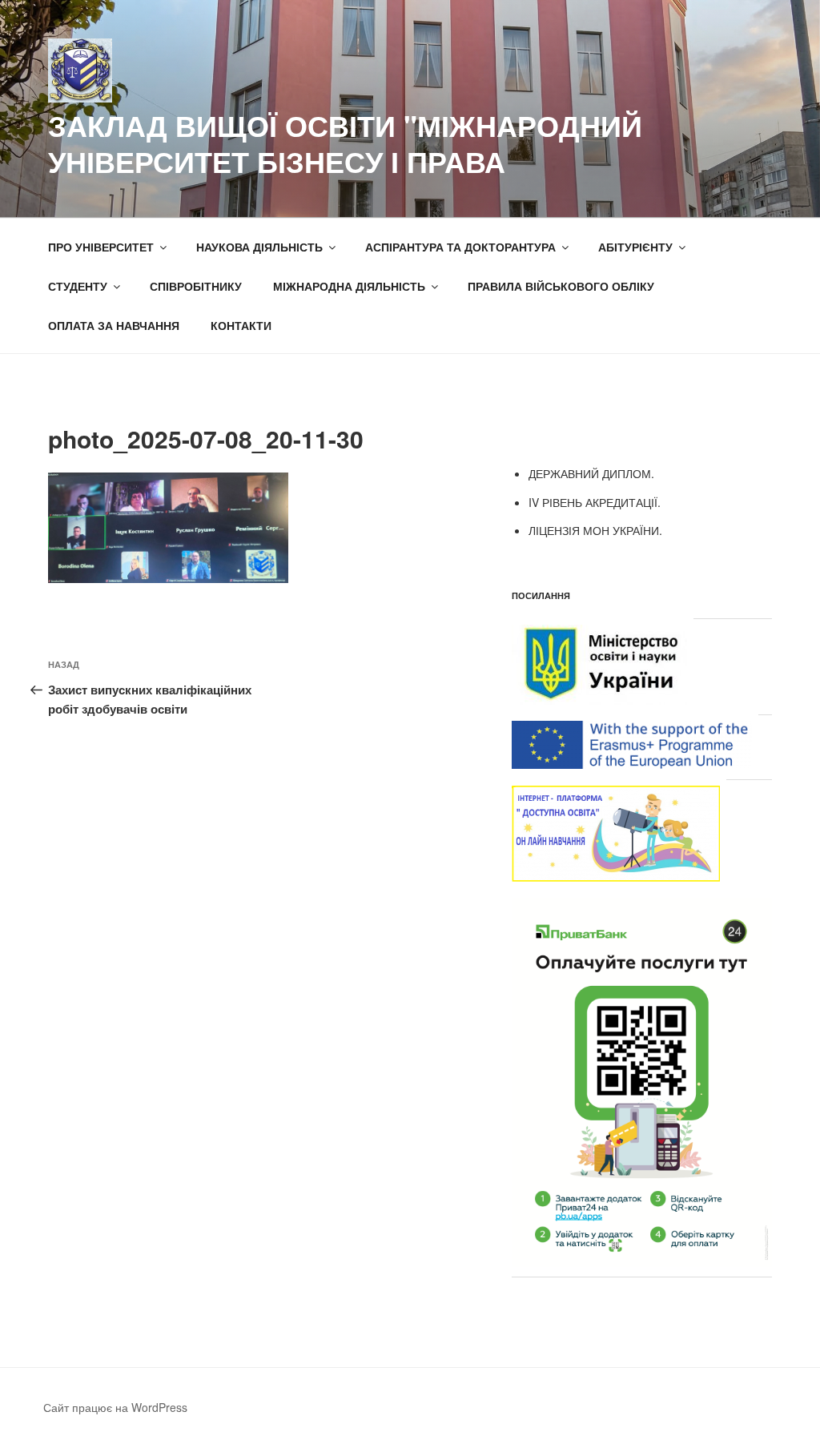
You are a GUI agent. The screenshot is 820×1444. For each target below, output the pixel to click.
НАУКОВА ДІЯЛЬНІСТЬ (259, 247)
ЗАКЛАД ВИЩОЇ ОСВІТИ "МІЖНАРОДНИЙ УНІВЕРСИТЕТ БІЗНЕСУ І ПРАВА (345, 143)
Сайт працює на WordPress (115, 1407)
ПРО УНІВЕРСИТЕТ (101, 247)
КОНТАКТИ (241, 325)
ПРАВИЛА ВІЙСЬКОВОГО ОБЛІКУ (561, 286)
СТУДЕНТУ (77, 286)
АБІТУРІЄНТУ (635, 247)
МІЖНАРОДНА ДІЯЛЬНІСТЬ (349, 286)
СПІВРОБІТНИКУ (196, 286)
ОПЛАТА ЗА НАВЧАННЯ (113, 325)
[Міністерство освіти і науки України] (599, 700)
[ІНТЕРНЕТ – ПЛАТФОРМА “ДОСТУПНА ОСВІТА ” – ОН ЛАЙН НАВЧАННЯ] (616, 877)
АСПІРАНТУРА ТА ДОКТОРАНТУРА (460, 247)
